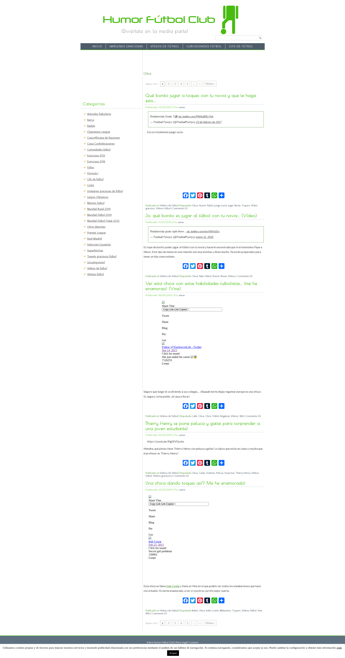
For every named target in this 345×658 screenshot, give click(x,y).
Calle (194, 416)
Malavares (225, 610)
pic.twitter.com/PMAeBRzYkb (195, 116)
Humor (216, 276)
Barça (90, 120)
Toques (246, 205)
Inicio (97, 46)
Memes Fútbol (95, 203)
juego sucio (220, 205)
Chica (195, 205)
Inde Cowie (173, 586)
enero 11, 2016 (204, 237)
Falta (201, 276)
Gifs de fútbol (241, 46)
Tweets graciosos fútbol (101, 256)
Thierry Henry (243, 473)
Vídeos (232, 276)
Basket (91, 126)
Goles (90, 185)
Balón (195, 610)
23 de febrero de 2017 (209, 122)
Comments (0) (180, 208)
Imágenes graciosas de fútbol (105, 191)
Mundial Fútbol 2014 (99, 215)
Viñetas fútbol (95, 274)
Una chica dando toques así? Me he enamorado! (195, 482)
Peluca (219, 473)
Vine (259, 610)
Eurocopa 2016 (96, 161)
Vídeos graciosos (162, 476)
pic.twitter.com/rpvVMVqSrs (203, 231)
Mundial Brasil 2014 (99, 209)
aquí (339, 647)
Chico (208, 416)
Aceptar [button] (173, 653)
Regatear (225, 416)
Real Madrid (94, 238)
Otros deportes (96, 226)
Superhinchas (95, 250)
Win (242, 416)
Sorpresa (229, 473)
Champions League (98, 131)
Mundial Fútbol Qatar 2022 (103, 221)
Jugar (230, 205)
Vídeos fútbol (163, 208)
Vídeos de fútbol (164, 46)
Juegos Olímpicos (97, 197)
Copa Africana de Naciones (103, 137)
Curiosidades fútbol (204, 46)
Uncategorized (96, 262)
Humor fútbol (206, 205)
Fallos (90, 167)
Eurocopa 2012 (96, 155)
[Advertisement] (109, 73)
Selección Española (99, 244)
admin (182, 107)
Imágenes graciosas (126, 46)
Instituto (210, 473)
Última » (210, 83)
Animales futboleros (99, 114)
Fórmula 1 (92, 173)
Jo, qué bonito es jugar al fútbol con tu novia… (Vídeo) (201, 215)
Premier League (96, 232)
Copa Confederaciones (101, 143)
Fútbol (208, 276)
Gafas (202, 473)
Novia (237, 205)
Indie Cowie (212, 610)
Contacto (194, 642)
